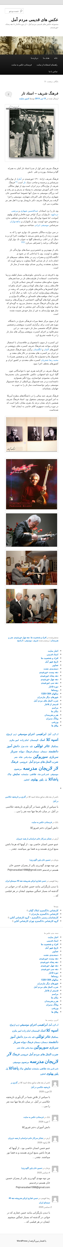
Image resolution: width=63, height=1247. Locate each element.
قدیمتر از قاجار (51, 704)
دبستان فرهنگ (32, 751)
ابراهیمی (41, 734)
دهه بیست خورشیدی (48, 672)
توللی (38, 745)
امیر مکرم (14, 740)
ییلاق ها (54, 725)
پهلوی (34, 779)
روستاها (54, 690)
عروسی (24, 761)
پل (46, 779)
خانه (55, 57)
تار (24, 182)
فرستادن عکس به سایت (21, 64)
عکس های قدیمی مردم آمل (34, 19)
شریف (35, 640)
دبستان (43, 751)
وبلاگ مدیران (52, 718)
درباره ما (34, 57)
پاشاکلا (53, 779)
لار (56, 768)
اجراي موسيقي (26, 734)
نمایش (16, 774)
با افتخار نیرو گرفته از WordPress (31, 1240)
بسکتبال (54, 746)
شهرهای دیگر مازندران (47, 697)
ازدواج (9, 734)
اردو (14, 734)
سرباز (14, 751)
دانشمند (53, 751)
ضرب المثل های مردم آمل (46, 700)
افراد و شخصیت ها (38, 637)
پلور (41, 779)
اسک (42, 740)
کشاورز (26, 779)
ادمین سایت (24, 98)
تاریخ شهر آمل (51, 661)
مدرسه (30, 767)
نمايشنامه (24, 774)
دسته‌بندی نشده (51, 668)
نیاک (9, 774)
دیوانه (21, 751)
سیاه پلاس (28, 757)
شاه (21, 756)
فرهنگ (14, 762)
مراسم (55, 707)
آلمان (46, 349)
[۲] (22, 242)
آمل (20, 178)
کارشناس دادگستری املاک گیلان (43, 910)
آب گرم (55, 734)
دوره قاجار (53, 686)
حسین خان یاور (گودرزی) (40, 859)
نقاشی (33, 774)
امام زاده (24, 740)
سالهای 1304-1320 (49, 693)
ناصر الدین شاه (43, 774)
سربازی (53, 757)
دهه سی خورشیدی (49, 682)
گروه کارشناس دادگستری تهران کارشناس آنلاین (36, 921)
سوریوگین (40, 756)
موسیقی (28, 640)
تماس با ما (53, 71)
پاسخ (20, 640)
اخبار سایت (53, 650)
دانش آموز (13, 746)
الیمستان (34, 740)
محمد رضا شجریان (49, 360)
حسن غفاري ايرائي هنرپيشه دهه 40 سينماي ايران (25, 880)
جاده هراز (24, 746)
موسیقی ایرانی (41, 225)
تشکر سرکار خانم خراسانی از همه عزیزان (33, 838)
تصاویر (55, 665)
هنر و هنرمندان (51, 714)
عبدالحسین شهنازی (29, 210)
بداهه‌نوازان (15, 221)
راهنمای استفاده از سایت (47, 64)
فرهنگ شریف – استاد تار (40, 93)
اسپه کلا (52, 739)
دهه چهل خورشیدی (22, 637)
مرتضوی (18, 768)
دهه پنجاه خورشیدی (49, 675)
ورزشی (55, 722)
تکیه (31, 746)
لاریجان (45, 768)
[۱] (16, 181)
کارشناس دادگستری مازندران (44, 913)
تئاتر (47, 746)
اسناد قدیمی (52, 654)
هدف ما (46, 57)
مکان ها (54, 711)
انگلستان (37, 349)
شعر (15, 757)
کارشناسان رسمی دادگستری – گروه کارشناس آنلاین (34, 917)
